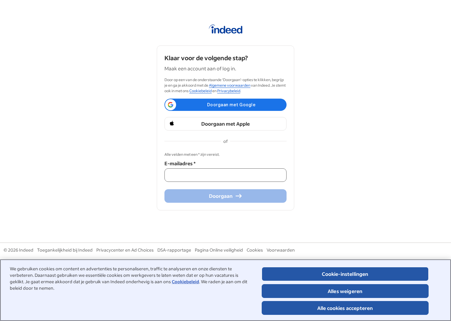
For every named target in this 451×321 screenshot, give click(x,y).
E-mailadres (179, 163)
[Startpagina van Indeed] (225, 30)
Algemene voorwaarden (229, 85)
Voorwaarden (281, 250)
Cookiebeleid (185, 281)
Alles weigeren (345, 291)
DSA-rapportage (174, 250)
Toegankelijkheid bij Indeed (65, 250)
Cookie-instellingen (345, 274)
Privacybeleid (228, 90)
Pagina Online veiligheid (219, 250)
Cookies (255, 250)
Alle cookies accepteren (345, 308)
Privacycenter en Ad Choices (125, 250)
